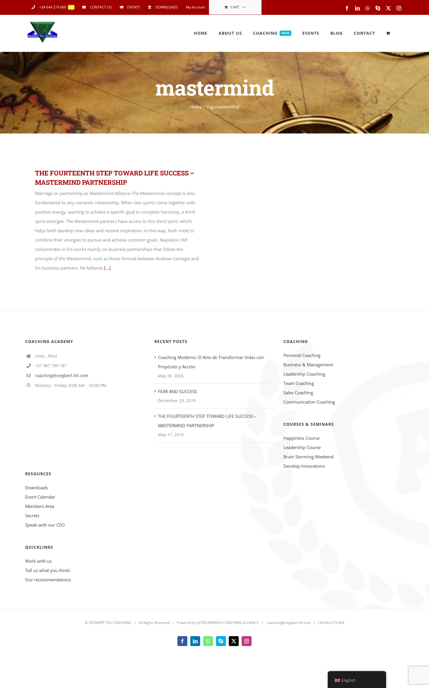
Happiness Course (301, 438)
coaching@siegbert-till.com (61, 375)
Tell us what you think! (47, 570)
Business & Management (308, 364)
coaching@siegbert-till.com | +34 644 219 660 (305, 622)
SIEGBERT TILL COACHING (110, 622)
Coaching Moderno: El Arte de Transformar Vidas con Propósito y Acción (211, 361)
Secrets (32, 515)
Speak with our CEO (45, 525)
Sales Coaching (298, 392)
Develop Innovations (304, 466)
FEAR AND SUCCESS (177, 391)
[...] (107, 268)
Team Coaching (298, 383)
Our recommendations (48, 580)
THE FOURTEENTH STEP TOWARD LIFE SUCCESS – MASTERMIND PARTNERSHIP (207, 420)
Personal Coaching (301, 355)
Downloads (36, 487)
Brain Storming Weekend (308, 457)
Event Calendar (40, 497)
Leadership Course (302, 447)
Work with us (38, 561)
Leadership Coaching (304, 374)
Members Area (39, 506)
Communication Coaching (309, 402)
